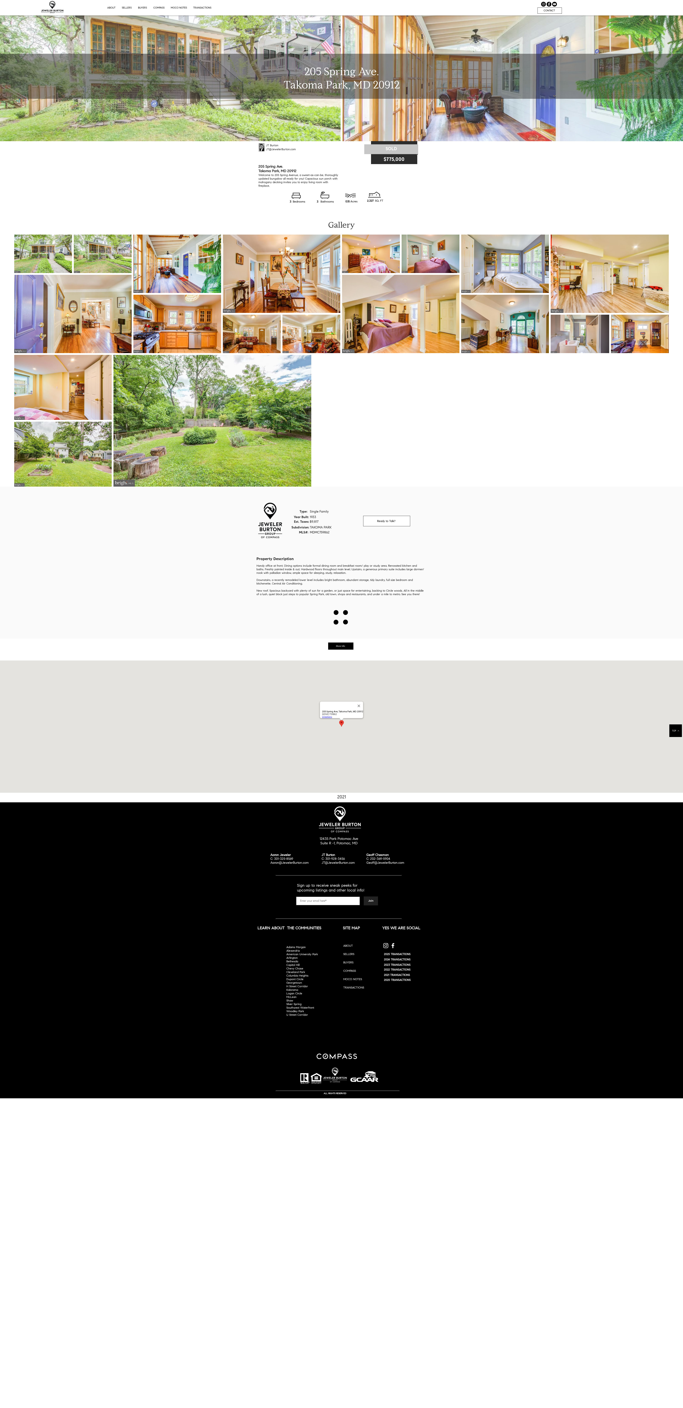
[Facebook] (393, 945)
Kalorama (292, 990)
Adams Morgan (296, 947)
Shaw (289, 1000)
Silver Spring (293, 1004)
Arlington (292, 957)
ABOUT (348, 945)
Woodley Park (295, 1011)
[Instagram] (385, 945)
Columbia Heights (297, 975)
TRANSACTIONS (353, 987)
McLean (291, 997)
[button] (202, 8)
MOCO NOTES (352, 979)
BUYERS (348, 962)
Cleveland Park (295, 972)
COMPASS (349, 970)
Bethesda (292, 961)
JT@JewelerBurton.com (281, 149)
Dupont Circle (294, 979)
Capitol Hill (293, 965)
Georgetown (294, 982)
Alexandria (293, 950)
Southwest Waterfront (300, 1007)
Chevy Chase (294, 968)
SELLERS (348, 954)
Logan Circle (294, 993)
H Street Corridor (297, 986)
